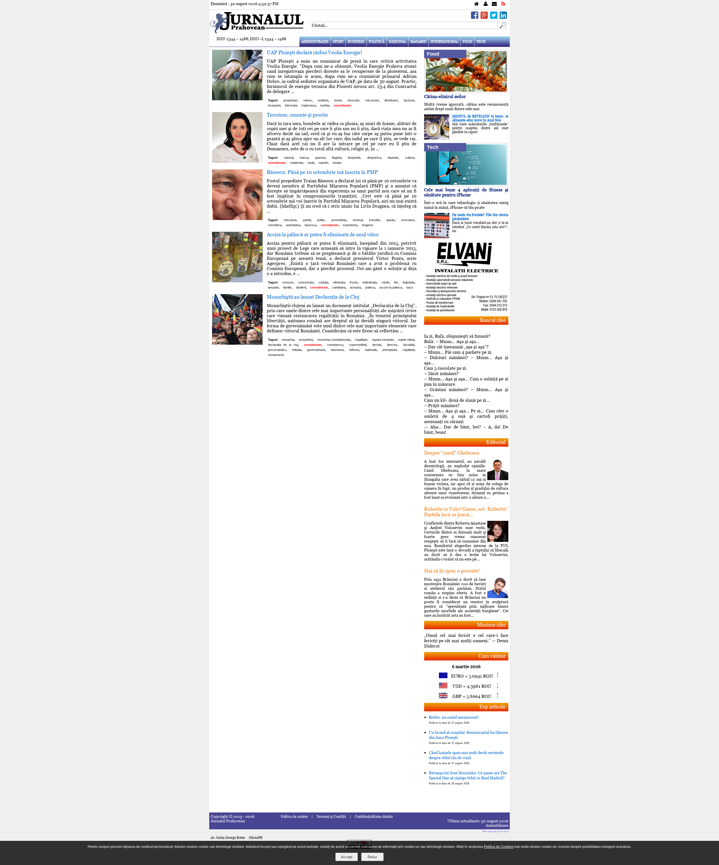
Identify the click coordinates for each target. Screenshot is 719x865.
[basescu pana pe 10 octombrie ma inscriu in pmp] (237, 218)
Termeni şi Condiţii (331, 817)
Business (356, 42)
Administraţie (315, 42)
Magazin (418, 42)
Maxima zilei (491, 625)
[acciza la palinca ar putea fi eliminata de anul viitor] (237, 280)
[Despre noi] (486, 4)
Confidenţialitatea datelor (374, 817)
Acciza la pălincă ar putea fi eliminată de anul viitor (323, 234)
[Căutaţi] (502, 27)
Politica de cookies (294, 817)
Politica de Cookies (498, 847)
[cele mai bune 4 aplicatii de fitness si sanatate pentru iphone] (466, 184)
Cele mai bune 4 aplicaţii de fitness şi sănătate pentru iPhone (466, 192)
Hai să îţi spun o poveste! (452, 571)
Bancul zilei (493, 320)
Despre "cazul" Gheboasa (451, 453)
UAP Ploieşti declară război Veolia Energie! (314, 52)
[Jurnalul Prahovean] (476, 4)
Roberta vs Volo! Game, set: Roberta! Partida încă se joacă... (465, 511)
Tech (481, 42)
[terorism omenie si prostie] (237, 161)
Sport (338, 42)
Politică (376, 42)
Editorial (496, 442)
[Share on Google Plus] (484, 17)
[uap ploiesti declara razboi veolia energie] (237, 98)
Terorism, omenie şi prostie (297, 115)
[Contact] (494, 4)
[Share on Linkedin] (503, 17)
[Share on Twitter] (493, 17)
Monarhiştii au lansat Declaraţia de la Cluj (313, 297)
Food (467, 42)
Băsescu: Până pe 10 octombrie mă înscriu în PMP (322, 172)
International (444, 42)
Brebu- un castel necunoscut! (454, 719)
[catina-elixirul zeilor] (466, 91)
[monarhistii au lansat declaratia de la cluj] (237, 343)
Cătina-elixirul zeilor (445, 96)
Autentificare (497, 825)
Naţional (397, 42)
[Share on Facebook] (474, 17)
